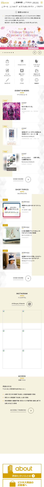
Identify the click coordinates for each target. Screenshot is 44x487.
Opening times (17, 2)
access (29, 2)
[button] (34, 57)
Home (5, 6)
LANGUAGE (35, 2)
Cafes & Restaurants (27, 6)
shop (14, 6)
